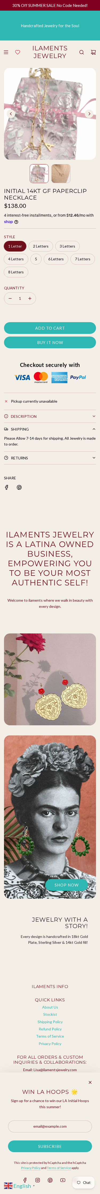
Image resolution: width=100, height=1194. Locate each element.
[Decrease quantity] (10, 298)
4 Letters (16, 259)
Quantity (14, 288)
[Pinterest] (50, 1180)
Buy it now (50, 342)
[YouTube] (63, 1180)
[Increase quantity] (30, 298)
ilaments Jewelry (50, 52)
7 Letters (82, 259)
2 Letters (41, 246)
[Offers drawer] (17, 52)
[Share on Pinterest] (19, 487)
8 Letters (16, 272)
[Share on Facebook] (7, 487)
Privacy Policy (31, 1168)
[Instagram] (37, 1180)
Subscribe (50, 1146)
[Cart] (93, 52)
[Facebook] (25, 1180)
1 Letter (15, 246)
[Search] (81, 52)
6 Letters (56, 259)
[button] (11, 114)
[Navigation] (6, 52)
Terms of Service (59, 1168)
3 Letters (67, 246)
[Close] (90, 1082)
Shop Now (67, 885)
